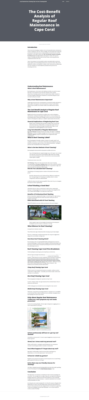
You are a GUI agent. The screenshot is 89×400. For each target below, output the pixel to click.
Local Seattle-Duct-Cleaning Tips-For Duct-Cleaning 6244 (33, 1)
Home (63, 1)
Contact (67, 1)
